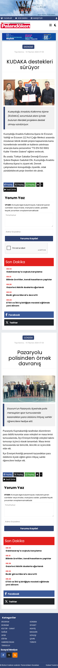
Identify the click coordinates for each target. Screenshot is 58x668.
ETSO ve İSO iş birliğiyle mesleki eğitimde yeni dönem (28, 304)
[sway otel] (29, 7)
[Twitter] (9, 655)
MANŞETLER (38, 18)
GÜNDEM (28, 337)
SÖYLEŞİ (33, 635)
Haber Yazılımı (52, 665)
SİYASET (33, 625)
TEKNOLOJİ (5, 645)
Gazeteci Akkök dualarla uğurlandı (25, 287)
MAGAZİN (33, 632)
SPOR (3, 635)
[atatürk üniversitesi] (29, 36)
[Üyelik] (56, 18)
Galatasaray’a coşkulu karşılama (24, 271)
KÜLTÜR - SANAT (8, 628)
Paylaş (9, 184)
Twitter (13, 322)
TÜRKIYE (33, 642)
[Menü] (50, 25)
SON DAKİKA (22, 18)
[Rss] (15, 655)
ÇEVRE (32, 638)
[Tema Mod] (55, 25)
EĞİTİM (4, 638)
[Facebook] (3, 655)
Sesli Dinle (11, 189)
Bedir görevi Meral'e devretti (22, 295)
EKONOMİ (28, 46)
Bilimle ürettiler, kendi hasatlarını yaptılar (29, 279)
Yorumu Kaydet (29, 238)
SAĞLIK (4, 632)
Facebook (14, 314)
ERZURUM (5, 622)
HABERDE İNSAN (7, 642)
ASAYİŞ (33, 628)
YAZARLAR (7, 18)
